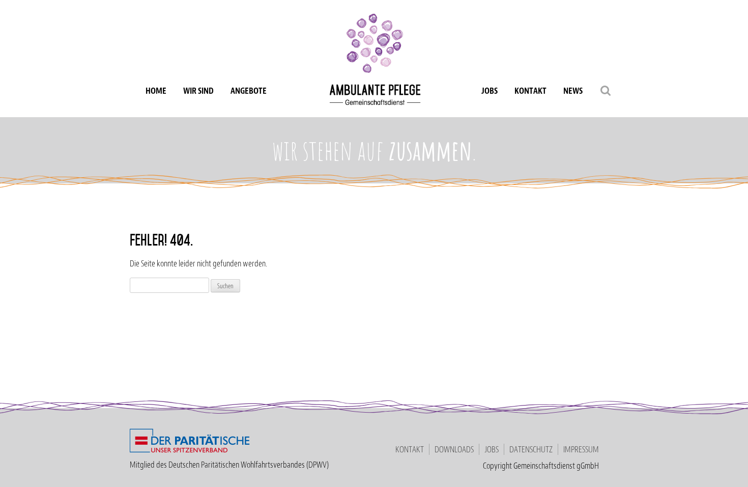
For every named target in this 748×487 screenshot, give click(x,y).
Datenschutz (531, 449)
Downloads (454, 449)
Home (156, 90)
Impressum (581, 449)
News (573, 90)
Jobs (489, 90)
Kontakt (530, 90)
